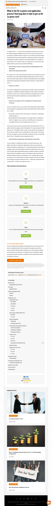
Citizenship (13, 321)
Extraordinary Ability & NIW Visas (17, 312)
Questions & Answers (13, 365)
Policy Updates (12, 358)
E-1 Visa (13, 336)
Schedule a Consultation (45, 498)
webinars (16, 274)
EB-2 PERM (13, 301)
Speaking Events (13, 289)
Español (11, 293)
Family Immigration (13, 319)
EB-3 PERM (13, 303)
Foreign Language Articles (14, 291)
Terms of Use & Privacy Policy (30, 504)
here (10, 82)
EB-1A (16, 51)
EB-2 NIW (13, 314)
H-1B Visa (13, 306)
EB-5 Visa (13, 340)
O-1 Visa (13, 316)
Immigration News (12, 356)
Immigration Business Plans (15, 284)
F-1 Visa (12, 353)
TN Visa (12, 310)
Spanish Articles (13, 345)
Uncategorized (11, 369)
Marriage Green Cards (16, 323)
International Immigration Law (15, 360)
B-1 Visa (13, 349)
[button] (45, 8)
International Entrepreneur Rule (27, 342)
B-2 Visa (13, 351)
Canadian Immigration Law (15, 362)
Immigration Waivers (15, 332)
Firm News (10, 287)
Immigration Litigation (16, 329)
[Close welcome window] (50, 481)
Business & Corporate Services (43, 489)
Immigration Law (12, 297)
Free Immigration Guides (45, 495)
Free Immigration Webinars (44, 492)
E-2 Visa (13, 338)
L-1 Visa (12, 308)
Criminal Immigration (15, 327)
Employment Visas (13, 299)
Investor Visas (12, 334)
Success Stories (11, 367)
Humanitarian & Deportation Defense (17, 325)
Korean (11, 295)
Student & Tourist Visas (14, 347)
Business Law (11, 282)
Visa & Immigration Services (44, 486)
